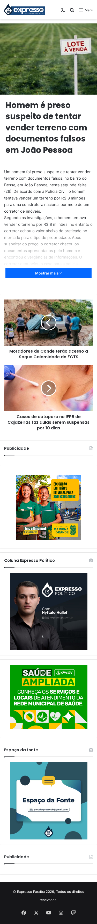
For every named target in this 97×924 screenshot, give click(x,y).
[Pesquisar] (71, 12)
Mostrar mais (47, 273)
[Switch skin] (62, 12)
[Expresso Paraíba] (24, 10)
